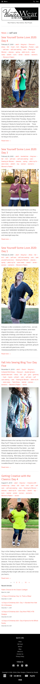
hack (4, 377)
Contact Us (20, 654)
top (18, 164)
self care (6, 49)
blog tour (24, 44)
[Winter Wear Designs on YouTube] (26, 666)
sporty (3, 262)
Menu (6, 1)
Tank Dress (16, 382)
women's (34, 54)
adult (17, 44)
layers (10, 377)
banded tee (24, 156)
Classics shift (31, 483)
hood (12, 47)
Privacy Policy (20, 656)
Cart (37, 1)
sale (37, 47)
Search (20, 646)
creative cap (5, 485)
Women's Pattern (8, 57)
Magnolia (24, 47)
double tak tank (30, 372)
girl (25, 374)
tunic (15, 54)
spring (18, 52)
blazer (24, 369)
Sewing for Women (7, 161)
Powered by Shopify (32, 672)
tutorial (24, 382)
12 (25, 582)
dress (3, 47)
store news (5, 164)
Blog (20, 649)
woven (25, 384)
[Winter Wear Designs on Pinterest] (18, 666)
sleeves (11, 52)
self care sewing (16, 49)
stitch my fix (25, 52)
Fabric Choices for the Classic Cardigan (14, 590)
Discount (32, 44)
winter (21, 54)
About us (20, 651)
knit (17, 47)
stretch (9, 54)
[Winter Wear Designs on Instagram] (22, 666)
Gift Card (20, 644)
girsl (29, 374)
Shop (20, 641)
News (3, 33)
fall (8, 47)
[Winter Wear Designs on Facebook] (13, 666)
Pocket (31, 47)
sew (24, 49)
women (27, 54)
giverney (36, 374)
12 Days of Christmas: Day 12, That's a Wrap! (16, 596)
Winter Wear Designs (19, 672)
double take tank (6, 374)
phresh (16, 377)
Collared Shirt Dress (8, 372)
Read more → (6, 141)
